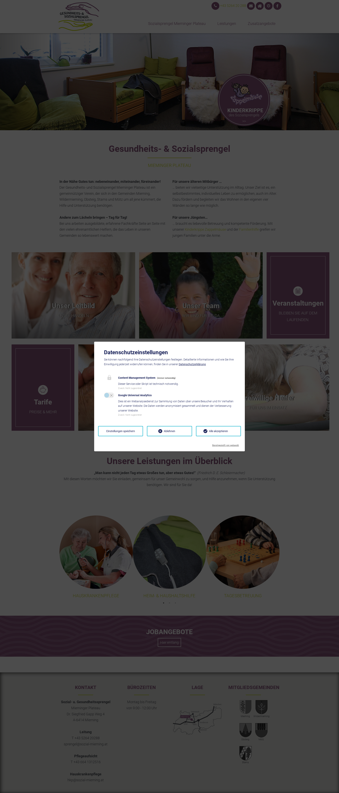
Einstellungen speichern (120, 431)
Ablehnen (169, 431)
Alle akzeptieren (218, 431)
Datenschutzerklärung (192, 364)
